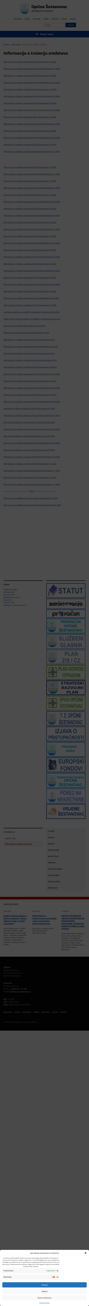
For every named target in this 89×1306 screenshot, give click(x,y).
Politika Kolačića (44, 1303)
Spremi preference (45, 1297)
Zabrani (44, 1291)
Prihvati (44, 1285)
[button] (85, 1253)
